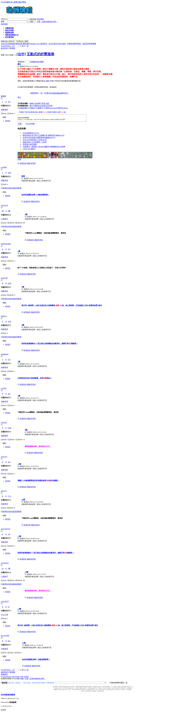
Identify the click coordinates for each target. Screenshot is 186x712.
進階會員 (4, 436)
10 (9, 46)
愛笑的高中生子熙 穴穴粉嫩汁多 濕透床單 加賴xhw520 (43, 135)
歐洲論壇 (11, 695)
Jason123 (4, 457)
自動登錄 (32, 19)
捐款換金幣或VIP (12, 35)
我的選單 (4, 24)
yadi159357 (5, 601)
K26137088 (5, 636)
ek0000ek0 (4, 354)
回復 (19, 159)
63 (8, 607)
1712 (9, 496)
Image (9, 676)
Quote (17, 676)
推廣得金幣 (9, 32)
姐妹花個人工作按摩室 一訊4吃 (35, 142)
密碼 (2, 22)
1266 (9, 321)
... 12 (12, 46)
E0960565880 (6, 244)
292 (9, 394)
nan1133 (4, 491)
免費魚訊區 (9, 28)
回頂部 (3, 710)
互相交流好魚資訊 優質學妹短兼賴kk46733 (39, 137)
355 (9, 360)
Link (13, 676)
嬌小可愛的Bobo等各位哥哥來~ (41, 106)
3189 (9, 428)
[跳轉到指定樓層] (36, 62)
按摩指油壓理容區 (74, 44)
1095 (9, 173)
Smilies (26, 676)
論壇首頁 (43, 44)
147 (9, 534)
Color (4, 676)
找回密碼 (40, 19)
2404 (9, 283)
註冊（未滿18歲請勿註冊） (35, 678)
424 (9, 462)
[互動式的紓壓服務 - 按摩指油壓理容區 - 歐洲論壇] (37, 87)
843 (9, 641)
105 (9, 102)
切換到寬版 (21, 2)
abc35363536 (5, 529)
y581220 (4, 422)
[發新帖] (11, 48)
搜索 (2, 41)
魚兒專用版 (9, 37)
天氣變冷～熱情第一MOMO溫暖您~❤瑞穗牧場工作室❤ (44, 147)
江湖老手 (4, 219)
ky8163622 (5, 563)
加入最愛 (13, 2)
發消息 (7, 121)
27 (2, 569)
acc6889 (4, 167)
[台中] (21, 54)
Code (21, 676)
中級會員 (4, 649)
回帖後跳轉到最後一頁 (118, 683)
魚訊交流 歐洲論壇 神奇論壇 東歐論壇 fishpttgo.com (20, 44)
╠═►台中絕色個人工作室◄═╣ (35, 140)
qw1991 (3, 388)
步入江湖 (4, 615)
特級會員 (4, 291)
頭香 (23, 176)
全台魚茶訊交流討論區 (57, 44)
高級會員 (4, 180)
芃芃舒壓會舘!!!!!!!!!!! (31, 133)
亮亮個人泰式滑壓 (30, 144)
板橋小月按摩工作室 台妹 (39, 103)
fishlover (4, 316)
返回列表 (4, 48)
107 (9, 249)
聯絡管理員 (31, 163)
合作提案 (4, 695)
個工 (19, 97)
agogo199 (4, 278)
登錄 (22, 678)
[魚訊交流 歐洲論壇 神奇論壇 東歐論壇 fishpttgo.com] (17, 15)
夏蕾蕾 (3, 96)
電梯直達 (21, 62)
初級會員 (4, 109)
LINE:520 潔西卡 (29, 149)
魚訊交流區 (9, 30)
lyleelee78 (4, 205)
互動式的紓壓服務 (89, 44)
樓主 (19, 64)
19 (2, 211)
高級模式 (4, 674)
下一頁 (26, 46)
